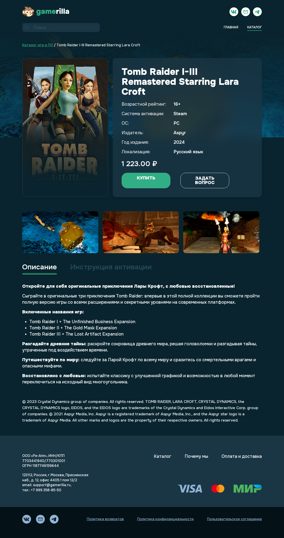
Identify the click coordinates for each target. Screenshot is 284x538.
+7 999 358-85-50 (46, 490)
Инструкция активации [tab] (111, 267)
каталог (254, 27)
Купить (146, 178)
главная (231, 27)
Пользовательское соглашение (234, 519)
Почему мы (196, 456)
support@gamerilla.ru (52, 485)
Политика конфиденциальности (165, 519)
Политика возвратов (105, 519)
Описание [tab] (39, 267)
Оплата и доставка (241, 456)
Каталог (162, 456)
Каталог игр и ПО (37, 45)
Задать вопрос (205, 180)
